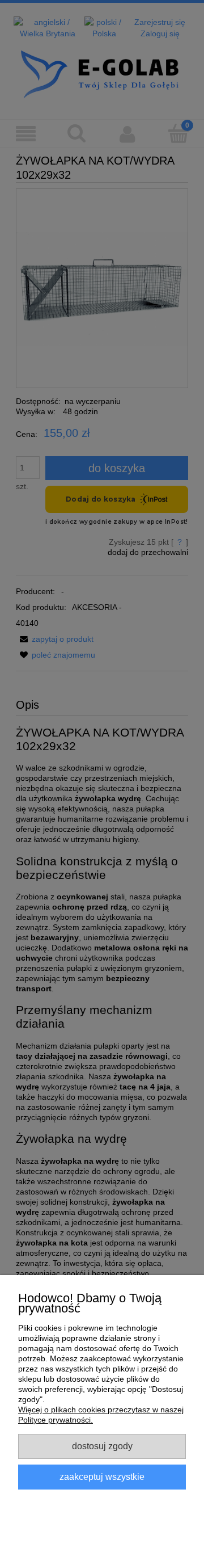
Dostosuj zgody (102, 1446)
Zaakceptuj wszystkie (102, 1476)
